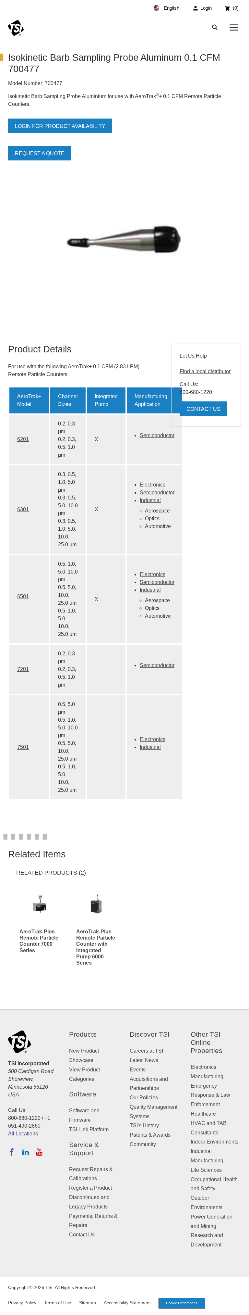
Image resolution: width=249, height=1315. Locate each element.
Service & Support (84, 1149)
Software (82, 1094)
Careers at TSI (146, 1051)
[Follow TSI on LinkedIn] (25, 1152)
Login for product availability (60, 126)
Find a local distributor (205, 371)
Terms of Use (57, 1302)
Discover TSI (150, 1034)
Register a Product (90, 1188)
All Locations (23, 1133)
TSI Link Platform (89, 1129)
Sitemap (87, 1302)
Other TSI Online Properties (206, 1042)
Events (138, 1069)
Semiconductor (157, 435)
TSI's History (144, 1125)
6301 (23, 509)
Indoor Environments (214, 1141)
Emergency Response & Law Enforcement (210, 1095)
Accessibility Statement (127, 1302)
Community (143, 1144)
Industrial (150, 500)
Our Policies (144, 1097)
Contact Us (203, 409)
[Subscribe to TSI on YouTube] (39, 1152)
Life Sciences (206, 1170)
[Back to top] (241, 1307)
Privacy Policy (22, 1302)
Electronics (152, 484)
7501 (23, 747)
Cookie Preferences (181, 1303)
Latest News (144, 1060)
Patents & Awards (150, 1135)
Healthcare (203, 1114)
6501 (23, 596)
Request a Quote (40, 153)
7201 (23, 669)
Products (83, 1034)
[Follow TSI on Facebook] (11, 1152)
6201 (23, 439)
